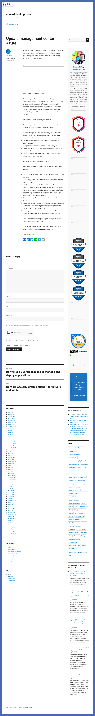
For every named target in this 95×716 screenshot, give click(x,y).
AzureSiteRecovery (74, 490)
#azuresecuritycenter (74, 454)
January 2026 (11, 418)
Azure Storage (11, 555)
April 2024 (10, 455)
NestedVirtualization (74, 523)
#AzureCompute (73, 451)
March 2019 (11, 526)
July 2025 (10, 430)
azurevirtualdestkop (74, 500)
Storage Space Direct (74, 539)
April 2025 (10, 436)
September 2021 (12, 500)
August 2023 (11, 465)
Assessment (84, 464)
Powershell (72, 529)
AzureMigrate (72, 484)
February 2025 (11, 438)
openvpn (83, 523)
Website (9, 315)
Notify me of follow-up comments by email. (23, 341)
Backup (71, 506)
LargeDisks (82, 513)
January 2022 (11, 494)
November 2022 (12, 479)
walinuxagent (72, 552)
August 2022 (11, 485)
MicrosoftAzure (80, 516)
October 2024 (11, 446)
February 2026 (11, 416)
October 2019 (11, 516)
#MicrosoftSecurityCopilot (76, 461)
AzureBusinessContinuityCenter (77, 477)
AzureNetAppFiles (83, 484)
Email (9, 306)
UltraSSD (71, 549)
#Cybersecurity (73, 458)
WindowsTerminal (82, 552)
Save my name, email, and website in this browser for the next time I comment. (28, 325)
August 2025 (11, 428)
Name (8, 297)
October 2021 (11, 498)
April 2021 (10, 506)
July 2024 (10, 451)
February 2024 (11, 457)
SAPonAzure (83, 532)
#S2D (86, 461)
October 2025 (11, 424)
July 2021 (10, 502)
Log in (9, 574)
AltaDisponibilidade (74, 464)
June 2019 (10, 520)
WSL (70, 555)
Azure (9, 547)
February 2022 (11, 493)
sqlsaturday (76, 536)
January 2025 (11, 440)
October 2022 (11, 481)
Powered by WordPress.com (25, 707)
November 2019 (12, 514)
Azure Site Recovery (74, 487)
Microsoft (71, 516)
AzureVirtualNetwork (74, 503)
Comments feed (11, 578)
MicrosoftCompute (74, 519)
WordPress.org (11, 580)
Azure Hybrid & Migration (14, 551)
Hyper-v (71, 513)
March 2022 (11, 491)
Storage (83, 536)
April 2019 (10, 524)
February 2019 (11, 528)
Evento (9, 557)
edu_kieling (9, 55)
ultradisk (84, 545)
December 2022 (11, 477)
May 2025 (10, 434)
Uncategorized (10, 61)
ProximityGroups (73, 532)
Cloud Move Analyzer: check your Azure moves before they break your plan (79, 416)
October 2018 (11, 532)
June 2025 (10, 432)
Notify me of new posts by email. (19, 346)
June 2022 (10, 489)
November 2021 (12, 496)
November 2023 (12, 461)
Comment (10, 268)
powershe (78, 526)
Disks (70, 510)
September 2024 (12, 448)
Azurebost (71, 474)
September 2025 (12, 426)
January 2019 (11, 530)
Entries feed (11, 576)
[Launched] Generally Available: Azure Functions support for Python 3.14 (78, 674)
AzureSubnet (72, 497)
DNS (75, 510)
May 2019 (10, 522)
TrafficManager (73, 542)
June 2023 (10, 469)
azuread (84, 467)
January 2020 (11, 510)
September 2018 (12, 534)
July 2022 (10, 487)
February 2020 (11, 508)
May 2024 (10, 453)
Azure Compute (11, 549)
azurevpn (84, 503)
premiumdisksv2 (81, 529)
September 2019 (12, 518)
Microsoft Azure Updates (77, 567)
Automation (72, 467)
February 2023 (11, 475)
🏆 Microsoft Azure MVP (78, 69)
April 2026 (10, 412)
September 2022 (12, 483)
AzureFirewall (81, 480)
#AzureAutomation (79, 448)
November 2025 (12, 422)
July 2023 (10, 467)
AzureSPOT (84, 490)
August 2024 (11, 450)
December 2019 (11, 512)
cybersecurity (84, 506)
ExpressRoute (82, 510)
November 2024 (12, 444)
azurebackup (72, 471)
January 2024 (11, 459)
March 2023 (11, 473)
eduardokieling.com (18, 14)
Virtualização (79, 549)
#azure (70, 448)
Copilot (76, 506)
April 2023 (10, 471)
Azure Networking (12, 553)
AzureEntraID (72, 480)
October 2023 (11, 463)
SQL (70, 536)
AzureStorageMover (74, 493)
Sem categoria (11, 559)
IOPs (76, 513)
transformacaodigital (74, 545)
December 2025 (11, 420)
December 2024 (11, 442)
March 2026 (11, 414)
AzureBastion (81, 471)
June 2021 (10, 504)
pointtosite (71, 526)
